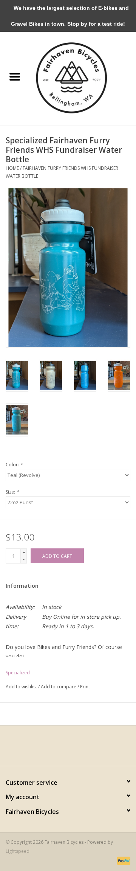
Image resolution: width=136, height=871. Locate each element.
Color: (14, 464)
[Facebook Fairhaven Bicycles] (61, 748)
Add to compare (59, 686)
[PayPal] (122, 860)
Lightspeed (17, 851)
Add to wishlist (22, 686)
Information (22, 585)
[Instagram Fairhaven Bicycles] (75, 748)
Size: (12, 492)
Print (85, 686)
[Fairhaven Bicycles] (82, 77)
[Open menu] (14, 76)
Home (12, 168)
